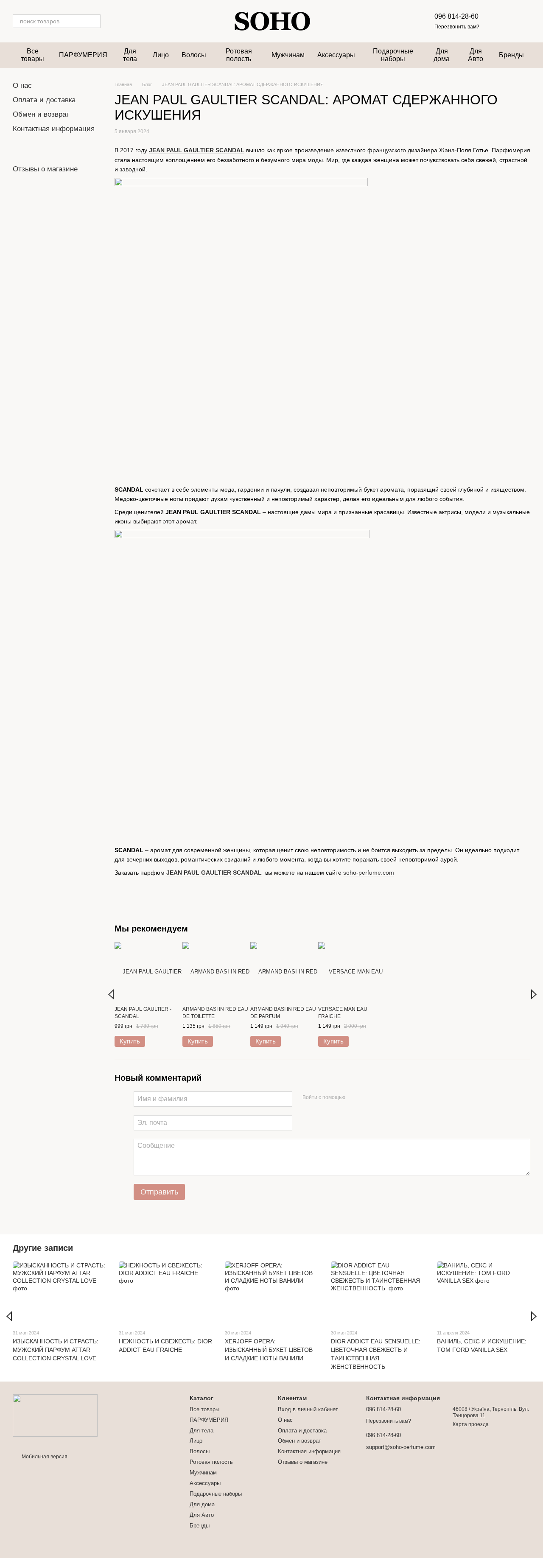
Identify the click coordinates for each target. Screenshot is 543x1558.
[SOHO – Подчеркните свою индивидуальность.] (55, 1415)
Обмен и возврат (41, 114)
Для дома (442, 55)
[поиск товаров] (94, 21)
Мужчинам (288, 55)
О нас (22, 85)
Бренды (511, 55)
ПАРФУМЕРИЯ (83, 55)
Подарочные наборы (393, 55)
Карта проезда (471, 1424)
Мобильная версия (43, 1457)
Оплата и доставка (44, 100)
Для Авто (475, 55)
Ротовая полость (239, 55)
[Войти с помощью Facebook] (355, 1098)
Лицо (161, 55)
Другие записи (43, 1248)
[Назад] (111, 994)
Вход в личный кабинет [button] (308, 1409)
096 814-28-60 (456, 16)
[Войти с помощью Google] (368, 1098)
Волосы (194, 55)
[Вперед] (534, 994)
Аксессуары (336, 55)
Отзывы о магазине (45, 169)
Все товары (32, 55)
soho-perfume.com (368, 872)
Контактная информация (54, 129)
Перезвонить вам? (456, 27)
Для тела (130, 55)
